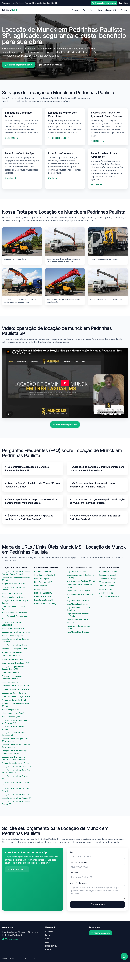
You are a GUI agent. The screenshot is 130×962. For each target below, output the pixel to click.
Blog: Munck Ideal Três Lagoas (79, 632)
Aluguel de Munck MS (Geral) (14, 584)
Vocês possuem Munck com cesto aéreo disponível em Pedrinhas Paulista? (92, 485)
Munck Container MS (10, 682)
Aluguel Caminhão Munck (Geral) (15, 689)
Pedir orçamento (102, 933)
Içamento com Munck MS (12, 659)
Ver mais (95, 184)
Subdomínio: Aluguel (107, 575)
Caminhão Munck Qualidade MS (15, 663)
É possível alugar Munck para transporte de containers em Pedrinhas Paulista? (29, 517)
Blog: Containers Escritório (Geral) (81, 581)
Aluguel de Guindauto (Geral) (14, 700)
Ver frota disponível (52, 64)
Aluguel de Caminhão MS (12, 652)
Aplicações (96, 141)
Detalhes (9, 178)
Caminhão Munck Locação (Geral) (16, 696)
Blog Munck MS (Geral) (76, 571)
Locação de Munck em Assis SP (15, 794)
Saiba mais (10, 138)
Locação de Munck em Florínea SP (16, 798)
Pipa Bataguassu (41, 586)
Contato (124, 10)
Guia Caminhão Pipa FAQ (44, 575)
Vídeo (92, 10)
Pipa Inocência (40, 589)
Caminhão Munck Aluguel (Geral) (15, 686)
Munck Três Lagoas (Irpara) (13, 597)
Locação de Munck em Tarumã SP (16, 766)
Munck (9, 10)
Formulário (123, 3)
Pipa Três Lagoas (41, 579)
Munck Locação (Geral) (12, 717)
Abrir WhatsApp (18, 869)
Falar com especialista (66, 424)
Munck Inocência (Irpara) (12, 635)
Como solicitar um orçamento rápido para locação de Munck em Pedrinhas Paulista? (97, 501)
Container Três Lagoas (43, 596)
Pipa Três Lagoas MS (43, 582)
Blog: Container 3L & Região (78, 591)
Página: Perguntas (106, 586)
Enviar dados (99, 904)
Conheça (52, 178)
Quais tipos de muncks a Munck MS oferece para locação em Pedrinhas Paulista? (97, 469)
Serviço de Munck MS (11, 656)
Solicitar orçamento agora (19, 64)
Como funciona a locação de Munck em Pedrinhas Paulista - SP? (27, 469)
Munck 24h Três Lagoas (12, 593)
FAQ (100, 10)
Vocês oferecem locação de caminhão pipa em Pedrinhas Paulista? (95, 517)
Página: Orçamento (107, 582)
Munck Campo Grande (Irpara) (15, 613)
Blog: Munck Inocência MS (78, 604)
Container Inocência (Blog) (45, 603)
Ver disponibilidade (57, 138)
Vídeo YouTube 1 (106, 589)
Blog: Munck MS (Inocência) (78, 600)
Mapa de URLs (111, 10)
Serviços (75, 10)
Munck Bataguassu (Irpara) (13, 628)
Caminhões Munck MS (11, 672)
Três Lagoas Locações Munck (14, 649)
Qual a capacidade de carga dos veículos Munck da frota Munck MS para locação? (32, 501)
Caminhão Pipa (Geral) (43, 571)
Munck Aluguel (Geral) (11, 710)
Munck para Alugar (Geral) (13, 713)
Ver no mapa (11, 939)
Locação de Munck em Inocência (16, 632)
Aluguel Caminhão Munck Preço (15, 763)
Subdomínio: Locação (108, 571)
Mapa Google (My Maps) (109, 596)
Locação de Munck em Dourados (16, 645)
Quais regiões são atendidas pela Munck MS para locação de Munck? (32, 485)
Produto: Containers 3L (43, 600)
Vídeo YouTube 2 (106, 593)
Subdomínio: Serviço (107, 579)
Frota (85, 10)
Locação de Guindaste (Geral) (14, 693)
